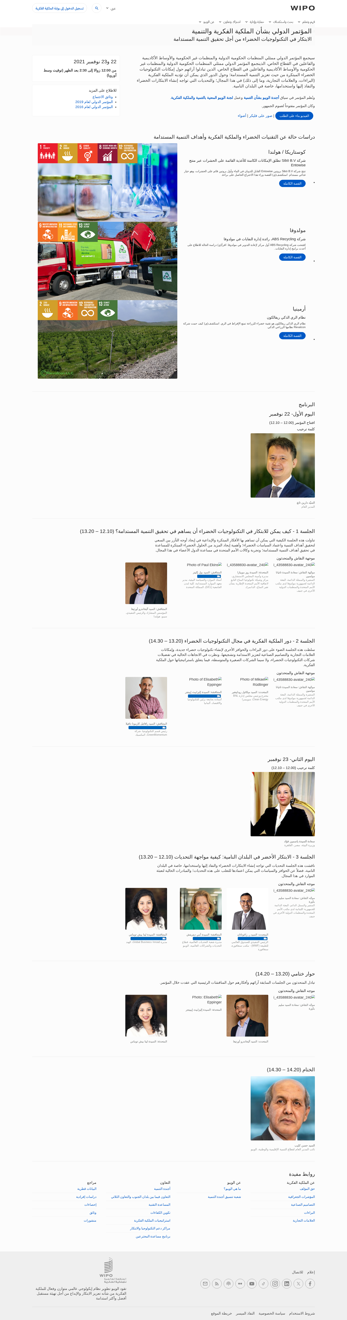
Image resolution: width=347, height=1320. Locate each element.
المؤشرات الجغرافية (301, 1196)
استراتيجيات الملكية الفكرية (152, 1220)
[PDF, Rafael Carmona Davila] (147, 727)
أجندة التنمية (162, 1188)
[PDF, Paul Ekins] (209, 576)
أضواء (242, 116)
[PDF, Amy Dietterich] (207, 938)
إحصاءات (90, 1204)
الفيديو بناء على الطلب (294, 115)
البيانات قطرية (86, 1188)
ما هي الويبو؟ (232, 1188)
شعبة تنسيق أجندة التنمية (224, 1196)
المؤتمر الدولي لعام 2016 (94, 107)
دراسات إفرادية (86, 1196)
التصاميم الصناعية (303, 1204)
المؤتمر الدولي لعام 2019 (94, 102)
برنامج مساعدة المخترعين (153, 1236)
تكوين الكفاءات (160, 1212)
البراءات (309, 1212)
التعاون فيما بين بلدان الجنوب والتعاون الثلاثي (140, 1196)
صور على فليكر (260, 116)
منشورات (90, 1220)
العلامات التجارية (304, 1220)
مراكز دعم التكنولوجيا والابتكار (150, 1228)
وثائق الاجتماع (103, 97)
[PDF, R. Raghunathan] (252, 938)
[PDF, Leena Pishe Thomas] (148, 938)
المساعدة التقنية (159, 1204)
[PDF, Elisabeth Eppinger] (204, 695)
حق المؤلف (307, 1188)
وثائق (93, 1212)
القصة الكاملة (292, 183)
